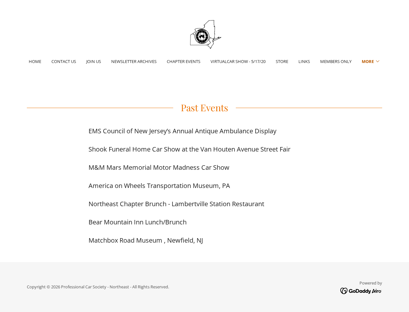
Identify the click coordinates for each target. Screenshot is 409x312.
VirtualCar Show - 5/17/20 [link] (238, 61)
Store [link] (282, 61)
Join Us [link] (93, 61)
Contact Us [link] (63, 61)
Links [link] (304, 61)
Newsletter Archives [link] (134, 61)
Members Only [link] (335, 61)
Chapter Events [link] (183, 61)
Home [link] (35, 61)
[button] (371, 61)
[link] (204, 33)
